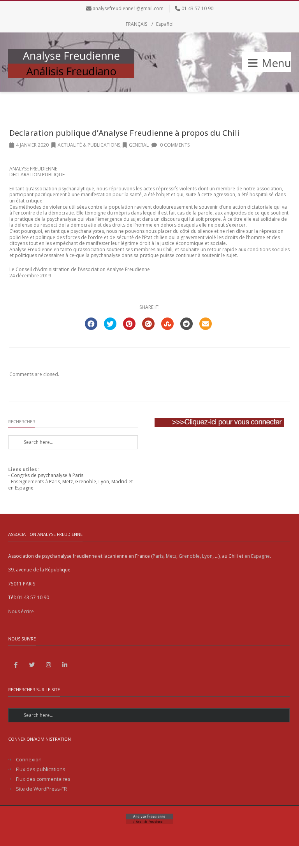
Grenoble (85, 481)
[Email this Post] (205, 323)
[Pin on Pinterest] (129, 323)
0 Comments (174, 145)
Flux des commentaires (43, 779)
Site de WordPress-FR (41, 789)
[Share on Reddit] (186, 323)
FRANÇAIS (136, 24)
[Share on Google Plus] (148, 323)
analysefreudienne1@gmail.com (128, 8)
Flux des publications (40, 769)
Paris (54, 481)
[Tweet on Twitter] (110, 323)
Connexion (29, 759)
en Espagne (20, 487)
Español (165, 24)
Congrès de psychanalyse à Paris (47, 475)
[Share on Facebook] (91, 323)
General (139, 145)
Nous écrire (21, 611)
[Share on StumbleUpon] (167, 323)
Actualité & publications (89, 145)
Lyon (103, 481)
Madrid (119, 481)
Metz (67, 481)
